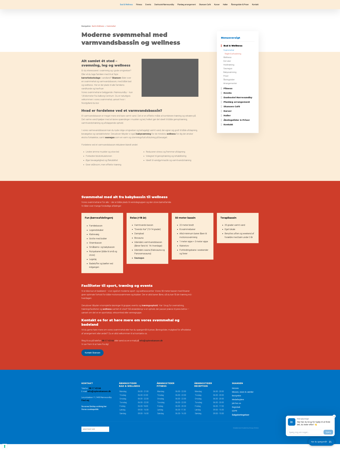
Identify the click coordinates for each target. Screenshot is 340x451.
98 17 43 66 (108, 340)
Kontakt (255, 4)
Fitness (139, 4)
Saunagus (227, 68)
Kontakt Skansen (92, 352)
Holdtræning (228, 65)
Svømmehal (111, 26)
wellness (171, 133)
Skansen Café (205, 4)
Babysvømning (229, 72)
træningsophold (150, 305)
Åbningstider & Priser (240, 4)
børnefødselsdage (90, 77)
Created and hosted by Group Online (246, 428)
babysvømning (143, 133)
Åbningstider (229, 79)
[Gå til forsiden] (93, 5)
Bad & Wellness (126, 4)
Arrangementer (230, 83)
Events (148, 4)
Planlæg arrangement (186, 4)
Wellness (227, 57)
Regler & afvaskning (233, 54)
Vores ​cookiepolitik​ (89, 409)
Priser (226, 76)
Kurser (217, 4)
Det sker (227, 61)
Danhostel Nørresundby (164, 4)
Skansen (116, 77)
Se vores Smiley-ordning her (94, 406)
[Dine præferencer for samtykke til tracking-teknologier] (4, 446)
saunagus (110, 137)
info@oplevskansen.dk (151, 340)
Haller (225, 4)
